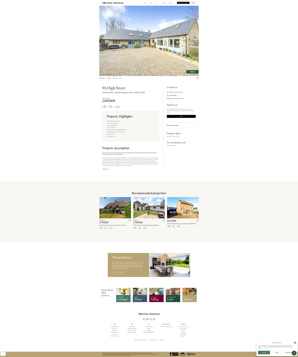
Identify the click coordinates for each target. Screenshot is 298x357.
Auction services (132, 330)
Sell (151, 3)
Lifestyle (183, 332)
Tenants (149, 328)
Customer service (152, 340)
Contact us (183, 336)
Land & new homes (132, 328)
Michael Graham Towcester (176, 92)
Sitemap (161, 340)
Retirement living (115, 332)
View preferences (289, 352)
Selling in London (132, 332)
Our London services (183, 326)
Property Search (115, 326)
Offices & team (183, 328)
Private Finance (166, 324)
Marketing (132, 326)
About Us (183, 324)
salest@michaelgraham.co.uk (176, 98)
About (170, 3)
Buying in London (115, 336)
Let (156, 3)
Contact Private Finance (166, 326)
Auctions (115, 334)
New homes (115, 328)
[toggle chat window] (294, 353)
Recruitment (183, 334)
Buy (145, 3)
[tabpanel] (115, 214)
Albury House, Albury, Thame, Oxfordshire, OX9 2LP (112, 225)
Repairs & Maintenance (149, 332)
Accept (264, 352)
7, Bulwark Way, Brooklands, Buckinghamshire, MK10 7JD (181, 224)
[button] (295, 343)
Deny (276, 352)
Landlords (149, 330)
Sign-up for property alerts (173, 136)
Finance (163, 3)
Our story (183, 330)
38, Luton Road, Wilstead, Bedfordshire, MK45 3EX (146, 225)
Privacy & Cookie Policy (140, 340)
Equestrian (114, 330)
